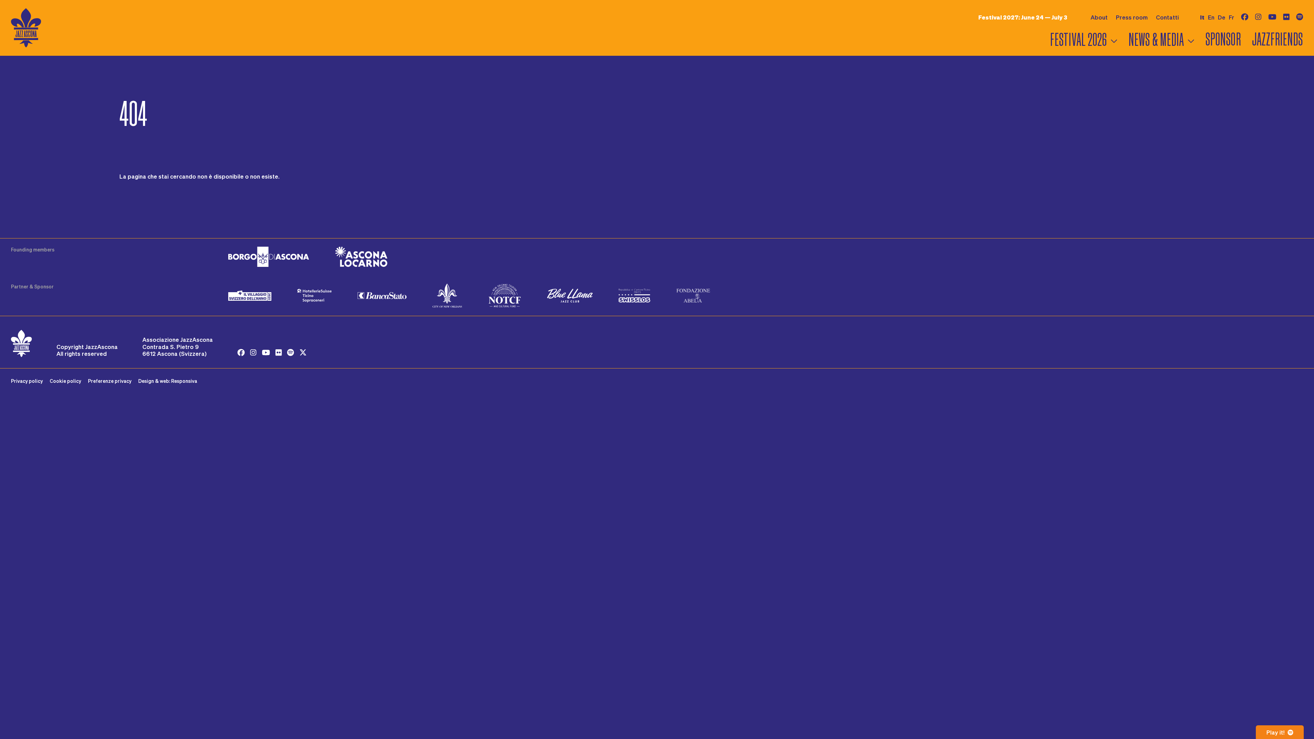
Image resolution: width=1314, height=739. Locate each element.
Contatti (1167, 17)
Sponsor (1223, 39)
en (1211, 17)
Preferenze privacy (109, 381)
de (1221, 17)
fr (1231, 17)
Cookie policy (65, 381)
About (1099, 17)
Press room (1132, 17)
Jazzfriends (1277, 39)
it (1202, 17)
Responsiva (184, 381)
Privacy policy (27, 381)
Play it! (1276, 732)
